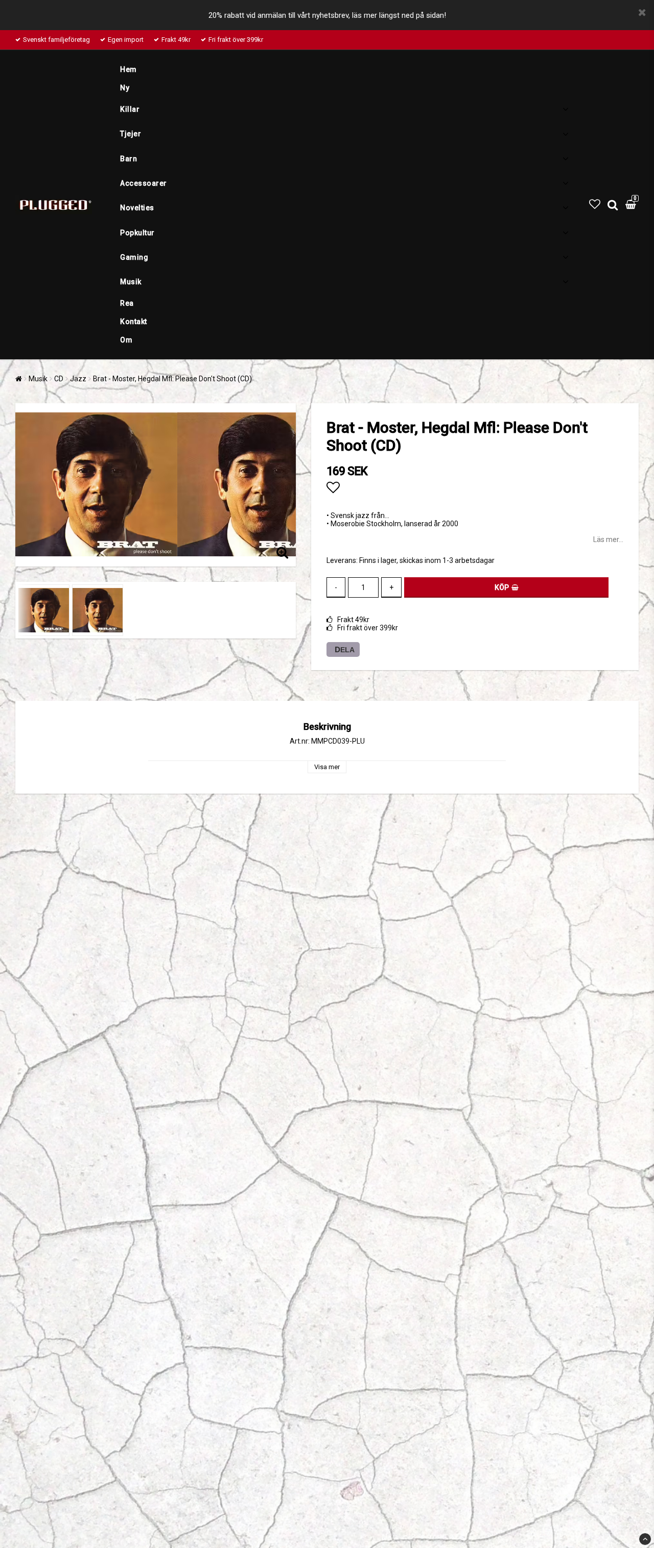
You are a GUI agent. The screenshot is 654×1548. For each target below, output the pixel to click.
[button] (594, 204)
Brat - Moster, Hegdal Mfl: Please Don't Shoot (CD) (172, 379)
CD (58, 379)
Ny (124, 88)
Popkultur (137, 233)
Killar (129, 109)
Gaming (134, 257)
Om (126, 340)
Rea (127, 303)
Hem (128, 69)
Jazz (78, 379)
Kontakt (133, 321)
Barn (128, 159)
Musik (131, 282)
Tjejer (130, 134)
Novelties (137, 208)
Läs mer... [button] (608, 539)
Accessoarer (143, 183)
